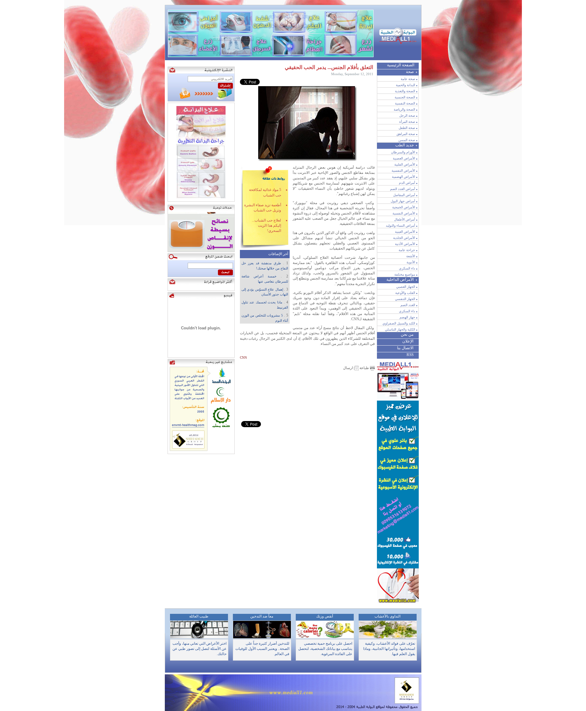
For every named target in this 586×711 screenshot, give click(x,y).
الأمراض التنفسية (403, 170)
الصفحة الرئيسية (400, 65)
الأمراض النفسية (403, 213)
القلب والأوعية (405, 293)
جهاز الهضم (407, 317)
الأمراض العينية (405, 231)
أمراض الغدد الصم (402, 189)
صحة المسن (406, 140)
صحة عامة (408, 79)
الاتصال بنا (405, 348)
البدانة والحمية (405, 85)
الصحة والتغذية (405, 91)
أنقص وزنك (324, 616)
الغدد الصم (407, 305)
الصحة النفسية (405, 103)
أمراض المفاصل (404, 195)
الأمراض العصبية (404, 158)
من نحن (407, 334)
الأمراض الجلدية (404, 238)
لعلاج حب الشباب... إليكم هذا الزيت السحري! (266, 225)
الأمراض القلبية (404, 164)
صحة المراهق (405, 134)
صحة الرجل (407, 115)
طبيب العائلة (198, 616)
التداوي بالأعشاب (387, 616)
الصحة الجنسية (405, 97)
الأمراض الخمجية (403, 207)
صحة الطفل (407, 128)
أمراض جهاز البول (403, 201)
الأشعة (410, 256)
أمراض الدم (407, 183)
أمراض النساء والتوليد (400, 225)
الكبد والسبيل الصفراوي (398, 323)
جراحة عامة (407, 250)
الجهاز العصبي (405, 286)
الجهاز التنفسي (405, 299)
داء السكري (407, 268)
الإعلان (408, 341)
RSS (410, 354)
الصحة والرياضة (404, 109)
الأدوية (411, 262)
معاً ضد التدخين (261, 616)
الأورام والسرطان (403, 152)
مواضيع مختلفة (404, 274)
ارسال (348, 368)
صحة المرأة (407, 121)
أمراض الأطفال (404, 219)
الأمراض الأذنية (405, 244)
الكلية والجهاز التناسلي (400, 329)
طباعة (364, 368)
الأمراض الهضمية (403, 176)
